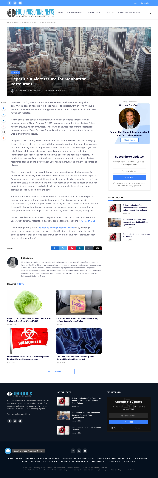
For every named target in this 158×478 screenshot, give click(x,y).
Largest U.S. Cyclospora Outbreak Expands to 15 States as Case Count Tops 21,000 (29, 319)
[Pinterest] (3, 126)
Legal (109, 13)
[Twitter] (3, 114)
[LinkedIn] (3, 120)
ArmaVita (103, 468)
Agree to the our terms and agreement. (130, 428)
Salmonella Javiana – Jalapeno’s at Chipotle (136, 235)
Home (60, 13)
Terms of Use (114, 462)
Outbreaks (15, 72)
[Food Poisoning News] (30, 12)
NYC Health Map (87, 221)
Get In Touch (130, 462)
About (136, 3)
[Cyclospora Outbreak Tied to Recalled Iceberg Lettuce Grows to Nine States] (78, 302)
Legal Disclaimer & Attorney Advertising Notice (66, 462)
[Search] (149, 12)
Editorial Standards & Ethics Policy (42, 458)
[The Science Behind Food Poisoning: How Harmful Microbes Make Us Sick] (78, 341)
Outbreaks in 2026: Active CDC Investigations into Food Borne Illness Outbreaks (28, 357)
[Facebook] (3, 108)
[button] (8, 451)
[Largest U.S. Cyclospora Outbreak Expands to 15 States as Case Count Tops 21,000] (29, 302)
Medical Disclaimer (31, 462)
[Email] (3, 132)
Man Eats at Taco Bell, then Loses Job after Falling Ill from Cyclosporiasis (135, 222)
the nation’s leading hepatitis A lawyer (56, 227)
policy (136, 428)
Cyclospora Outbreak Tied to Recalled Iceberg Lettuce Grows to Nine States (77, 319)
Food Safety (94, 13)
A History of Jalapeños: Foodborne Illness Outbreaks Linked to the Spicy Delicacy (135, 207)
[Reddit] (3, 137)
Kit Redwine (22, 90)
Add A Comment (54, 371)
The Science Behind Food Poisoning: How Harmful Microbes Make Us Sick (75, 357)
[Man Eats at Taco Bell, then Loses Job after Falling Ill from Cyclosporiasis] (114, 222)
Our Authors (141, 458)
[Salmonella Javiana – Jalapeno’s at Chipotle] (114, 237)
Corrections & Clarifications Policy (114, 458)
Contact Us (145, 3)
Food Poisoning (74, 13)
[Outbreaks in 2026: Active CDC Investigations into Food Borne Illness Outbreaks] (29, 341)
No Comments (49, 90)
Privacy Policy (128, 186)
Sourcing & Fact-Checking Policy (78, 458)
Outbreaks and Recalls (129, 13)
